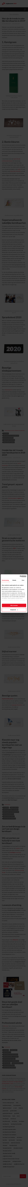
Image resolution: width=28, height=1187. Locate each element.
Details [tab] (14, 580)
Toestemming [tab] (5, 580)
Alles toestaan (14, 605)
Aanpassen (13, 609)
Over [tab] (23, 580)
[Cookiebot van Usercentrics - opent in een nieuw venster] (20, 576)
